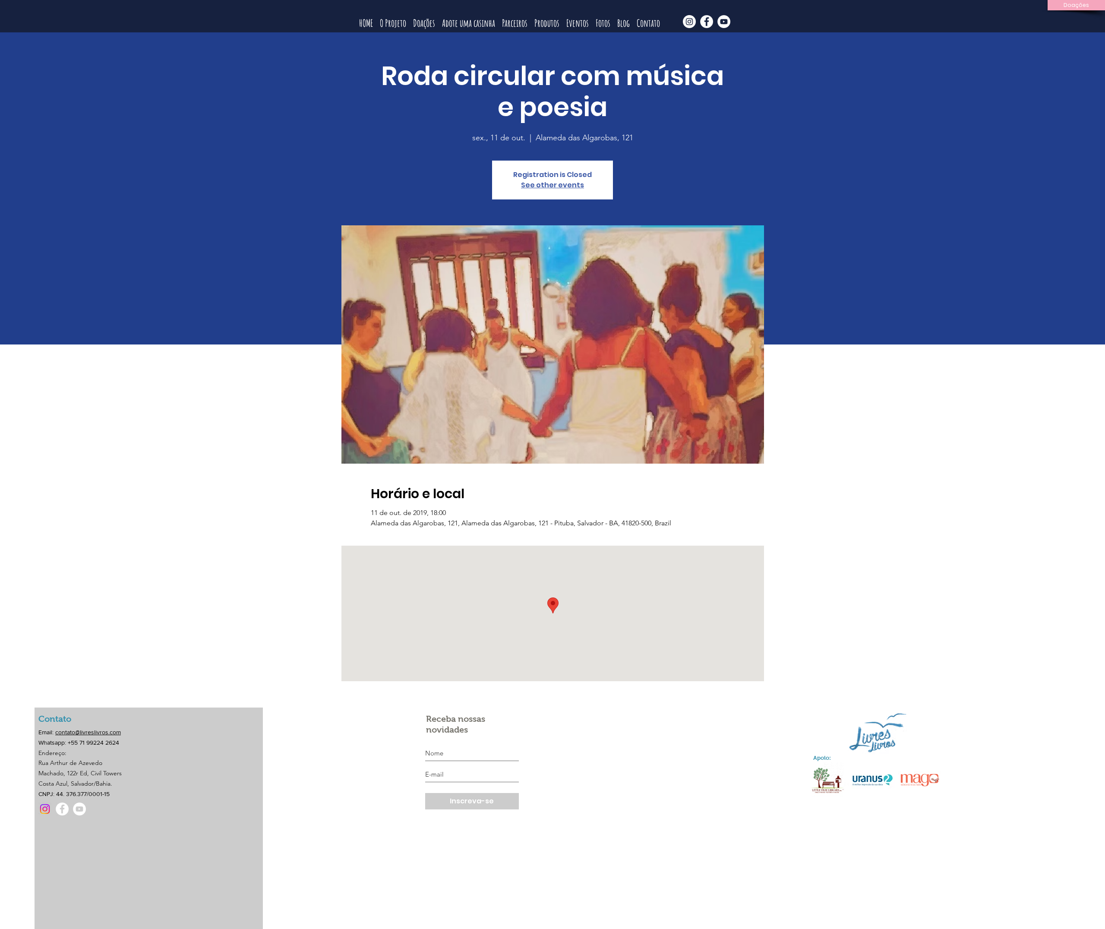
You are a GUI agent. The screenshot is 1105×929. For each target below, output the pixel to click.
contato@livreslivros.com (88, 732)
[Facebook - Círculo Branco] (706, 21)
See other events (552, 185)
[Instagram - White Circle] (689, 21)
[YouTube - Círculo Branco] (723, 21)
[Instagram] (44, 809)
